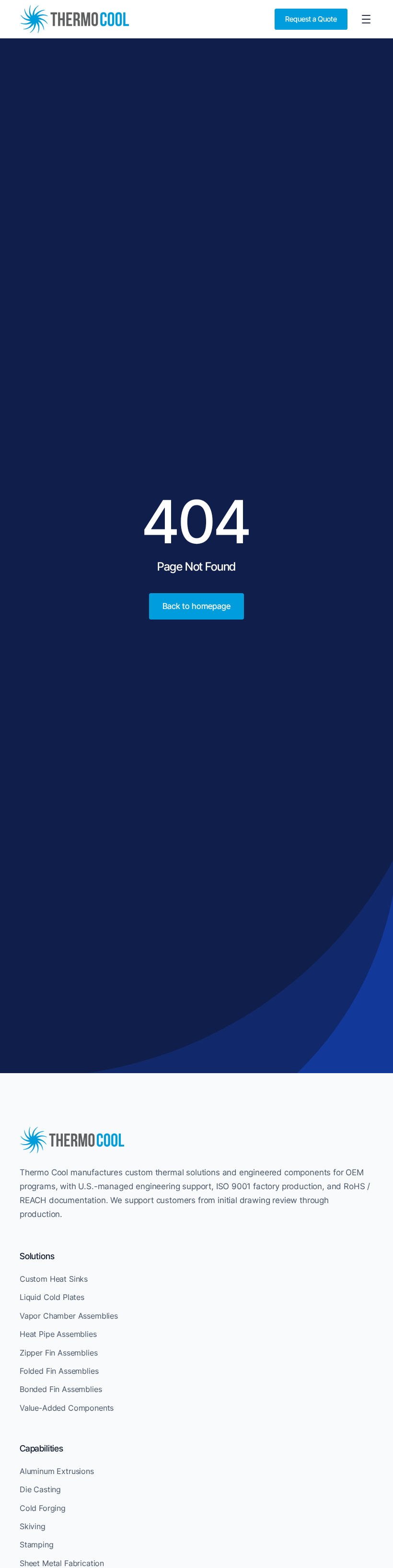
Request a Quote (311, 18)
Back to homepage (196, 606)
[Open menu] (366, 19)
